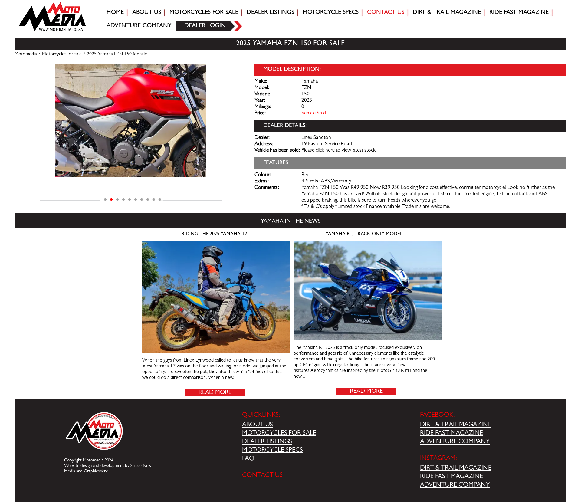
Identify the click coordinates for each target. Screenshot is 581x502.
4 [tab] (123, 200)
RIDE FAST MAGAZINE (451, 433)
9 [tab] (154, 200)
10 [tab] (160, 200)
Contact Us (385, 13)
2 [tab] (111, 200)
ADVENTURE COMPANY (455, 442)
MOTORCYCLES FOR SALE (279, 433)
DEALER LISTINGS (267, 442)
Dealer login (205, 26)
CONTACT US (262, 475)
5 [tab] (129, 200)
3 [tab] (117, 200)
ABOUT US (257, 425)
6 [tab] (136, 200)
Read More (215, 393)
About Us (146, 13)
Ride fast (519, 13)
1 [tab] (105, 200)
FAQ (248, 459)
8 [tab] (148, 200)
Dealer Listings (270, 13)
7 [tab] (142, 200)
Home (115, 13)
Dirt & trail (447, 13)
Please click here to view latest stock (338, 150)
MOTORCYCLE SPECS (272, 450)
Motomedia (26, 54)
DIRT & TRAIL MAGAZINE (455, 425)
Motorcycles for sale (203, 13)
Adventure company (139, 26)
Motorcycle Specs (331, 13)
